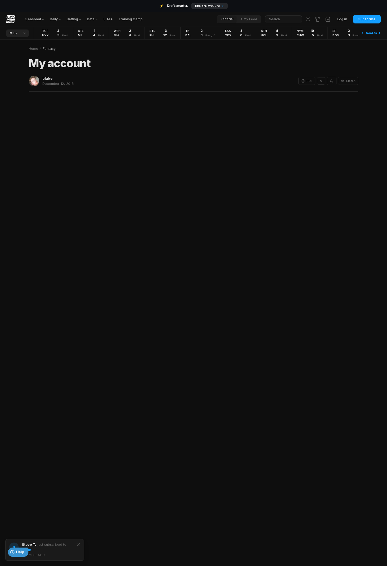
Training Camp (130, 19)
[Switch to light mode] (308, 19)
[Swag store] (317, 19)
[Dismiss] (78, 544)
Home (33, 48)
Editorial (227, 19)
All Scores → (371, 33)
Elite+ (108, 19)
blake (47, 78)
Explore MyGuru (209, 6)
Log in (342, 19)
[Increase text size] (331, 81)
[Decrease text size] (321, 81)
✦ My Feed (248, 19)
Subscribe (366, 19)
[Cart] (327, 19)
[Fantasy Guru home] (10, 19)
